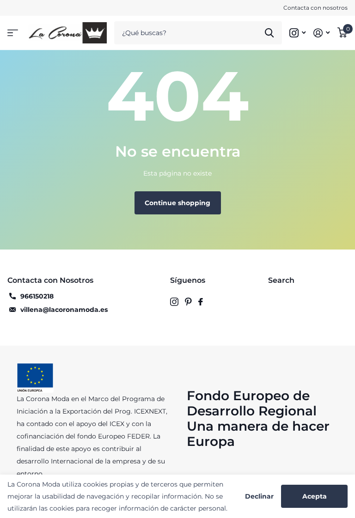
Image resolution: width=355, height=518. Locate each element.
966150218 (37, 296)
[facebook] (200, 301)
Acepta (314, 496)
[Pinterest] (188, 302)
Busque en (269, 32)
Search (281, 280)
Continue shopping (177, 203)
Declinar (259, 496)
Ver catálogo (12, 33)
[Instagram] (174, 302)
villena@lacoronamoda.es (64, 309)
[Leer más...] (297, 33)
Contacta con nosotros (315, 7)
